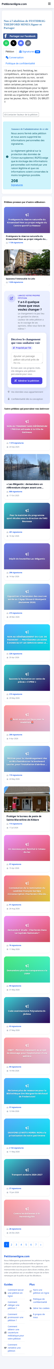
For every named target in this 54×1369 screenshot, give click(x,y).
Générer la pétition (28, 380)
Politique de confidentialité (20, 63)
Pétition (10, 51)
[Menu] (49, 4)
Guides (8, 1284)
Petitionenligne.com (14, 4)
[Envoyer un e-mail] (21, 43)
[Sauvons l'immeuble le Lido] (27, 267)
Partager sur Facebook (23, 36)
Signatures (30, 51)
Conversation (16, 57)
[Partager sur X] (14, 43)
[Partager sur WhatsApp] (6, 43)
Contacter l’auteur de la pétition (22, 114)
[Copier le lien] (28, 43)
